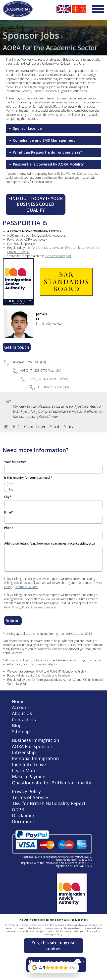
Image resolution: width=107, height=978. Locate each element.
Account (20, 707)
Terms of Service (26, 587)
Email (8, 512)
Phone (8, 528)
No (10, 489)
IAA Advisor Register (58, 256)
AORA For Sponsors (33, 746)
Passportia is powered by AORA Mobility (48, 164)
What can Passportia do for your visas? (47, 152)
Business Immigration (35, 740)
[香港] (79, 9)
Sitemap (21, 731)
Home (18, 701)
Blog (17, 725)
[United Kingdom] (63, 9)
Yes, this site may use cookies (53, 945)
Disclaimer (23, 815)
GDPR (18, 809)
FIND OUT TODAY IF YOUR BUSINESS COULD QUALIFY (35, 204)
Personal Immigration (35, 758)
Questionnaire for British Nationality (51, 783)
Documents (24, 821)
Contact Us (24, 720)
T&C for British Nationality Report (49, 803)
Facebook (64, 675)
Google (47, 675)
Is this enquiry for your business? (28, 477)
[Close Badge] (77, 961)
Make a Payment (29, 776)
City (7, 497)
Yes (11, 484)
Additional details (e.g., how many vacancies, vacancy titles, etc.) (49, 543)
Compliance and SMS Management (44, 140)
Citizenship (24, 752)
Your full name (15, 462)
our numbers (33, 660)
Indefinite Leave (29, 764)
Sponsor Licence (27, 128)
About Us (22, 713)
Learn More (24, 770)
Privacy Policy (21, 607)
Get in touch (16, 347)
